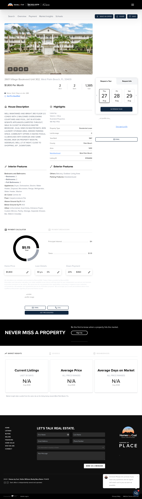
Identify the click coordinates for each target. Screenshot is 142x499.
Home (7, 428)
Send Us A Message (94, 466)
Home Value (9, 443)
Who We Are (9, 446)
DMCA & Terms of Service (130, 496)
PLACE (46, 479)
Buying (7, 434)
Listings (8, 431)
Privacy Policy (116, 496)
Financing (9, 440)
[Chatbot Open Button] (136, 493)
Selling (8, 437)
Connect (8, 449)
